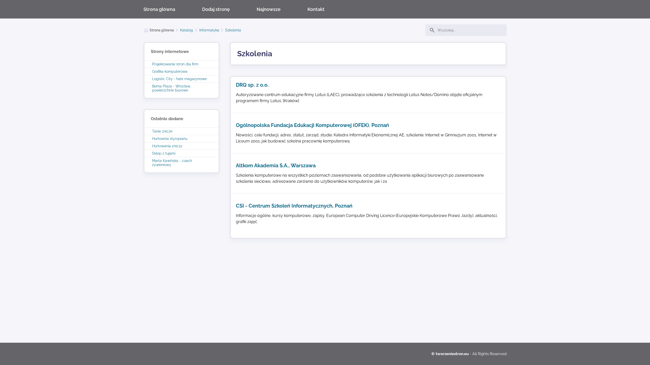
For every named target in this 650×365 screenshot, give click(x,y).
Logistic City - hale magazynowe (179, 79)
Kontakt (315, 9)
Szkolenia (233, 30)
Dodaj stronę (216, 9)
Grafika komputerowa (169, 71)
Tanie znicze (162, 131)
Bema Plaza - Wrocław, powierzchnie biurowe (171, 88)
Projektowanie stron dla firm (175, 64)
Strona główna (159, 9)
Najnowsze (269, 9)
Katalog (186, 30)
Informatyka (209, 30)
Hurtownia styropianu (169, 139)
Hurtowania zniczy (167, 146)
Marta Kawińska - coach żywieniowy (172, 163)
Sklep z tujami (163, 153)
